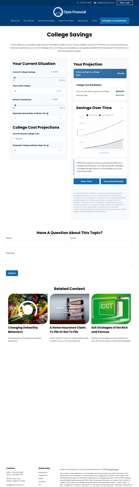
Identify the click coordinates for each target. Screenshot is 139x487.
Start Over (86, 181)
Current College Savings (32, 72)
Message (10, 253)
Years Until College (21, 86)
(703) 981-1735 (17, 475)
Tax (39, 484)
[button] (15, 20)
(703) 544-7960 (85, 3)
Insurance (42, 481)
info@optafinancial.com (106, 3)
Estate (40, 478)
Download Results (113, 181)
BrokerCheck (113, 469)
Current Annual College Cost (26, 134)
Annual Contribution (32, 99)
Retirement (42, 472)
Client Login (125, 3)
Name (9, 238)
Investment (42, 475)
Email (73, 238)
